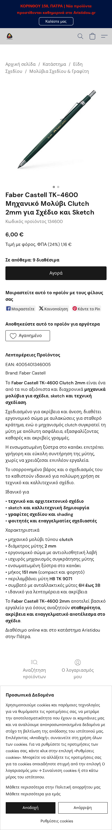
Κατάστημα (54, 64)
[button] (56, 21)
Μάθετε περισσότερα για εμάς (33, 794)
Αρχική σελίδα (20, 64)
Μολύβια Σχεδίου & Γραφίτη (59, 71)
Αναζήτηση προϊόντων (34, 673)
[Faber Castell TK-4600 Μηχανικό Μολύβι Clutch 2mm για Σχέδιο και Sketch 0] (56, 131)
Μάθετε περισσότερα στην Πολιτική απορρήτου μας (53, 787)
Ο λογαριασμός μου (78, 673)
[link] (57, 819)
